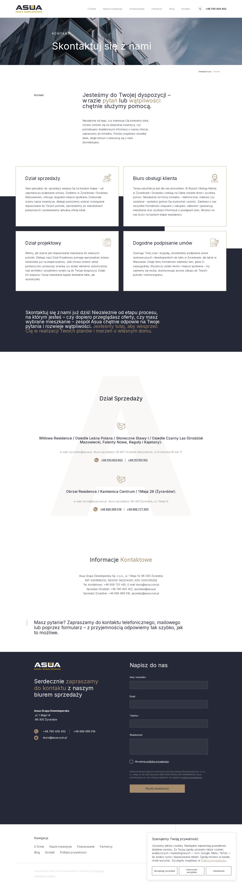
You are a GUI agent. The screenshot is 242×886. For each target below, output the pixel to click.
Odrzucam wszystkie (191, 870)
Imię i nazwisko (138, 677)
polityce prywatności (192, 777)
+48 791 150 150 (138, 460)
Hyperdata (98, 871)
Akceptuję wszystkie (164, 871)
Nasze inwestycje (112, 8)
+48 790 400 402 (215, 8)
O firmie (92, 8)
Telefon (134, 715)
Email (132, 696)
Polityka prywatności (73, 852)
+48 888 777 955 (138, 509)
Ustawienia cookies (44, 876)
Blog (171, 8)
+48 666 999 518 (110, 509)
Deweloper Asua (205, 71)
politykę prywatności (158, 761)
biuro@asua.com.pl (55, 737)
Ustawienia (218, 871)
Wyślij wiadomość (157, 788)
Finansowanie (137, 8)
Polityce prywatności (213, 860)
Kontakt (186, 8)
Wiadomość (136, 734)
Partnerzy (157, 8)
